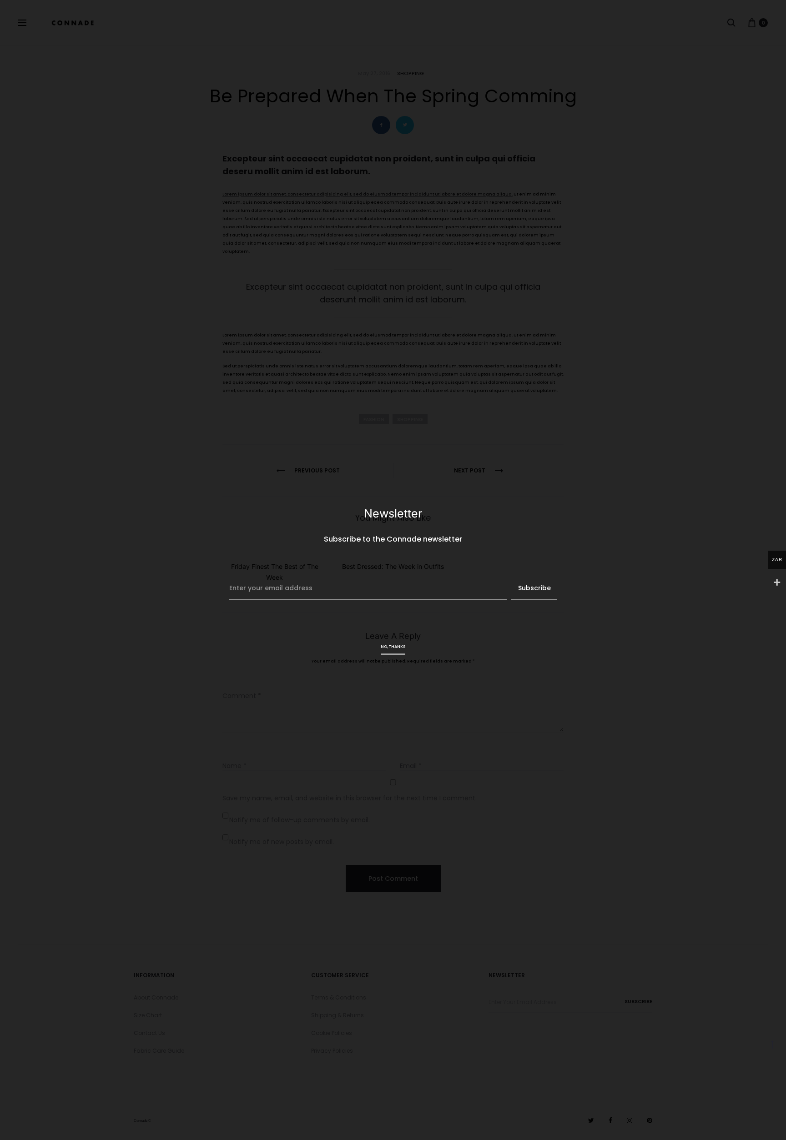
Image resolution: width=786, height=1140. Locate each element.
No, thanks (393, 646)
